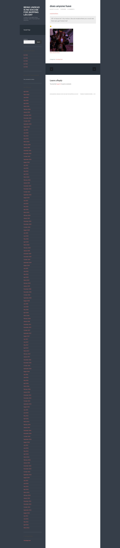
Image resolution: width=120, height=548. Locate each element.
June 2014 (26, 448)
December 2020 (27, 221)
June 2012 (26, 518)
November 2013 (27, 468)
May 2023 (26, 135)
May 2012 (26, 521)
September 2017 (27, 333)
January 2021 (27, 218)
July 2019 (26, 268)
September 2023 (27, 124)
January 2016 (27, 392)
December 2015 (27, 395)
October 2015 (27, 401)
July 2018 (26, 303)
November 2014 (27, 433)
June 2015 (26, 412)
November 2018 (27, 292)
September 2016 (27, 368)
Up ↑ (95, 94)
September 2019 (27, 262)
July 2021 (26, 200)
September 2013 (27, 474)
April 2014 (26, 454)
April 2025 (26, 91)
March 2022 (26, 177)
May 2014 (26, 451)
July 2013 (26, 480)
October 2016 (27, 365)
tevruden (63, 9)
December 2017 (27, 324)
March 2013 (26, 492)
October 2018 (27, 294)
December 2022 (27, 150)
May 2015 (26, 415)
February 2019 (27, 283)
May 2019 (26, 274)
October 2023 (27, 121)
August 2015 (27, 406)
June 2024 (26, 97)
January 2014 (27, 462)
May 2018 (26, 309)
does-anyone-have (55, 52)
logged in (58, 84)
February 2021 (27, 215)
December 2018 (27, 289)
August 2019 (27, 265)
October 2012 (27, 507)
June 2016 (26, 377)
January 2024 (27, 112)
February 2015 (27, 424)
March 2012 (26, 527)
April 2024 (26, 103)
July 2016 (26, 374)
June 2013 (26, 483)
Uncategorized (27, 540)
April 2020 (26, 241)
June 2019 (26, 271)
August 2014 (27, 442)
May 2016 (26, 380)
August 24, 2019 (54, 9)
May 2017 (26, 345)
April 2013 (26, 489)
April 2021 (26, 209)
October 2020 (27, 227)
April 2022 (26, 174)
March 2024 (26, 106)
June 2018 (26, 306)
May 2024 (26, 100)
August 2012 (27, 513)
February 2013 (27, 495)
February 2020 (27, 247)
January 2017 (27, 356)
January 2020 (27, 250)
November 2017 (27, 327)
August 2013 (27, 477)
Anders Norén (88, 94)
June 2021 (26, 203)
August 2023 (27, 127)
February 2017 (27, 353)
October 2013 (27, 471)
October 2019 (27, 259)
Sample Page (27, 30)
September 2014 (27, 439)
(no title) (26, 55)
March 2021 (26, 212)
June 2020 (26, 236)
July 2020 (26, 233)
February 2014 (27, 460)
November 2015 (27, 398)
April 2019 (26, 277)
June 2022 (26, 168)
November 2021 (27, 188)
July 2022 (26, 165)
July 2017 (26, 339)
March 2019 (26, 280)
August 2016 (27, 371)
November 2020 (27, 224)
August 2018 (27, 300)
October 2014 (27, 436)
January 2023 (27, 147)
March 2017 (26, 350)
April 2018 (26, 312)
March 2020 (26, 244)
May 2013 (26, 486)
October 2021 (27, 191)
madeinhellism (54, 13)
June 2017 (26, 342)
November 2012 (27, 504)
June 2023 (26, 132)
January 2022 (27, 183)
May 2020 (26, 239)
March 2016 (26, 386)
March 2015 (26, 421)
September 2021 (27, 194)
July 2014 (26, 445)
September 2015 (27, 404)
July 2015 (26, 409)
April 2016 (26, 383)
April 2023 (26, 138)
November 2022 (27, 153)
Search (26, 39)
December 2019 (27, 253)
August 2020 (27, 230)
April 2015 (26, 418)
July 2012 (26, 516)
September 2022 (27, 159)
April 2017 (26, 348)
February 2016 (27, 389)
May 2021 (26, 206)
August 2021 (27, 197)
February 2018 (27, 318)
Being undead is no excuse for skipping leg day (32, 11)
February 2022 (27, 180)
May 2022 (26, 171)
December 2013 (27, 465)
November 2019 (27, 256)
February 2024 (27, 109)
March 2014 (26, 457)
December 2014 (27, 430)
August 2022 (27, 162)
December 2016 (27, 359)
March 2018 (26, 315)
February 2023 (27, 144)
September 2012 (27, 510)
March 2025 (26, 94)
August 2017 (27, 336)
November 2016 (27, 362)
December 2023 (27, 115)
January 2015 (27, 427)
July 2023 (26, 130)
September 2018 (27, 297)
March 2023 (26, 141)
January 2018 (27, 321)
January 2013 (27, 498)
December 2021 (27, 186)
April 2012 (26, 524)
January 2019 (27, 286)
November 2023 (27, 118)
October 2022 (27, 156)
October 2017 (27, 330)
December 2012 (27, 501)
